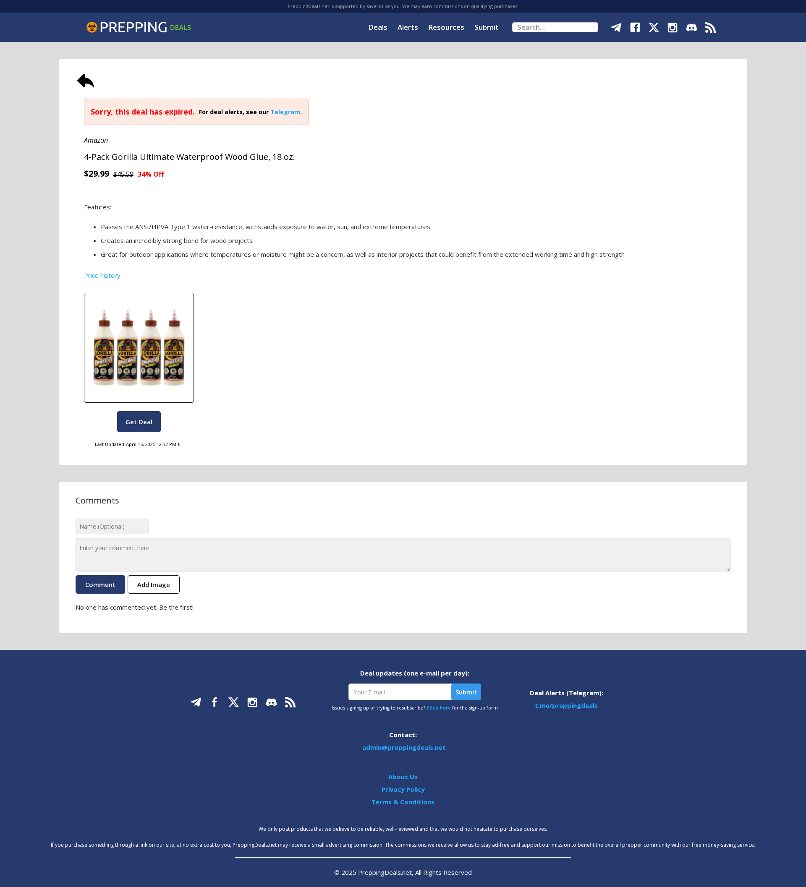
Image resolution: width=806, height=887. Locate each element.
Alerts (408, 27)
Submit (486, 27)
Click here (439, 707)
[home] (138, 27)
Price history (102, 275)
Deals (377, 27)
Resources (446, 27)
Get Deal (139, 421)
